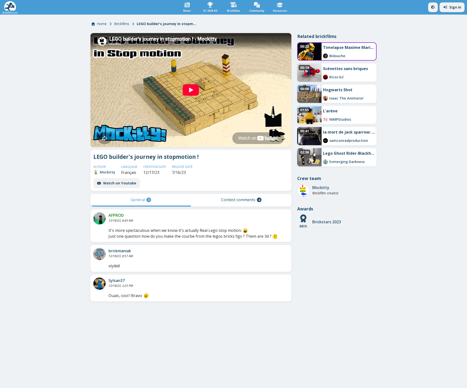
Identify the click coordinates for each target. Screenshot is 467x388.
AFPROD (116, 215)
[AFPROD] (99, 218)
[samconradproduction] (325, 140)
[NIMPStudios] (325, 119)
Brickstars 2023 (326, 222)
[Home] (10, 7)
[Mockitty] (95, 172)
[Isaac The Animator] (325, 98)
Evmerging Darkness (347, 161)
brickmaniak (119, 250)
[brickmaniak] (99, 254)
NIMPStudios (340, 119)
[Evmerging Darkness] (325, 161)
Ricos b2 (336, 77)
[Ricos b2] (325, 77)
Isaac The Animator (346, 98)
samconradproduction (348, 140)
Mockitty (107, 172)
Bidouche (337, 56)
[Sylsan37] (99, 284)
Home (102, 23)
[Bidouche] (325, 56)
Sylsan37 (116, 280)
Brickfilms (121, 23)
